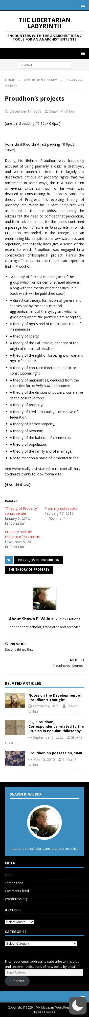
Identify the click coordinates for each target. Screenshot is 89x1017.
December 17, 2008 (25, 111)
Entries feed (14, 883)
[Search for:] (44, 64)
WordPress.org (16, 898)
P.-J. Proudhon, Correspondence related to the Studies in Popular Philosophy (56, 726)
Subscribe (17, 980)
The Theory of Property (29, 569)
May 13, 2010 (44, 759)
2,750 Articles (69, 619)
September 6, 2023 (48, 737)
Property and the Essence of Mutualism (22, 534)
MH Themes (46, 1012)
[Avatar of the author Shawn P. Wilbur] (44, 834)
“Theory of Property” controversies (21, 511)
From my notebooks (60, 508)
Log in (9, 875)
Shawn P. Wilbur (61, 111)
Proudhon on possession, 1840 (55, 753)
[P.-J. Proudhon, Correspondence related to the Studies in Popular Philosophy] (15, 727)
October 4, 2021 (46, 706)
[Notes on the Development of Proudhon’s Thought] (15, 700)
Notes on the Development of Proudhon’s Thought (55, 697)
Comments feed (17, 891)
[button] (82, 5)
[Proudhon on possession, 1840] (15, 758)
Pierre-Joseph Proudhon (38, 560)
